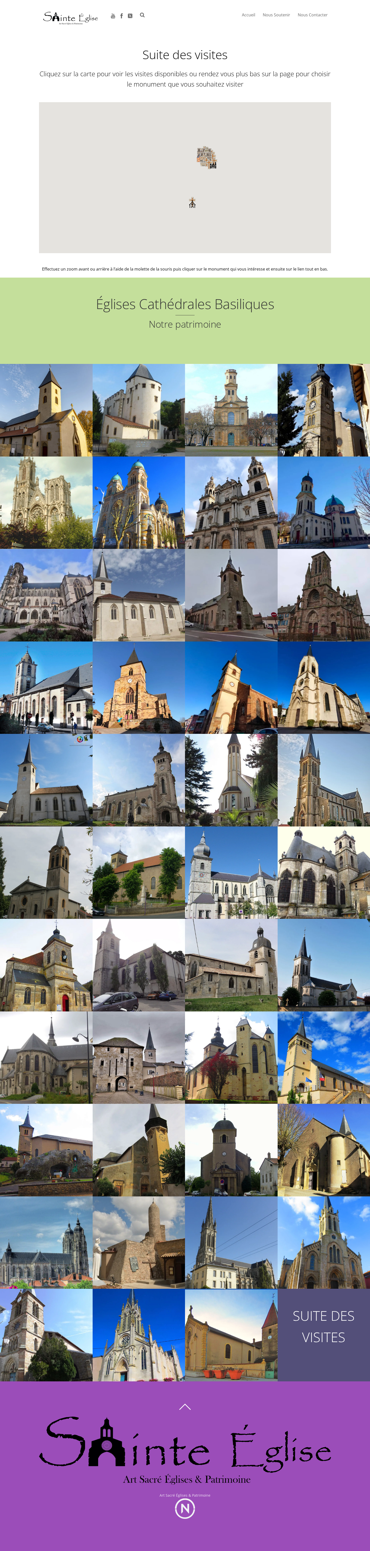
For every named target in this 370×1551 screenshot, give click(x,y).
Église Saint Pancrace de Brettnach (323, 1054)
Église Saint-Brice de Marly (323, 776)
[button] (208, 164)
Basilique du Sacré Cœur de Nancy (138, 499)
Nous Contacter (313, 15)
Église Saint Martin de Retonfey (231, 1331)
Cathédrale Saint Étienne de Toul (46, 591)
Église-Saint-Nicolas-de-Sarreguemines (46, 684)
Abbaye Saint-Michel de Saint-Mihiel (324, 869)
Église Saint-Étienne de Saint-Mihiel (46, 961)
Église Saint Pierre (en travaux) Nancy (46, 499)
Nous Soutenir (276, 15)
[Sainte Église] (70, 22)
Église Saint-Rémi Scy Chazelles (46, 406)
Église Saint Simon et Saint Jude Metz (231, 406)
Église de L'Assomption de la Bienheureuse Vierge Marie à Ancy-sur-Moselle (138, 1147)
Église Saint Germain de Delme (138, 1331)
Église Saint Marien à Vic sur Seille (46, 1331)
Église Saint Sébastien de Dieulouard (139, 591)
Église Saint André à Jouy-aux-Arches (231, 1146)
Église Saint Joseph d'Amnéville (231, 776)
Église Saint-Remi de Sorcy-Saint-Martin (139, 961)
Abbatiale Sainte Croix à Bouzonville (231, 1054)
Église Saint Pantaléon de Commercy (46, 1054)
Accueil (248, 15)
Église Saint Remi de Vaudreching (46, 1146)
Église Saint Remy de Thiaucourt (138, 776)
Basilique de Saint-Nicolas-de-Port (46, 1239)
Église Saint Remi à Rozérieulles (324, 1146)
